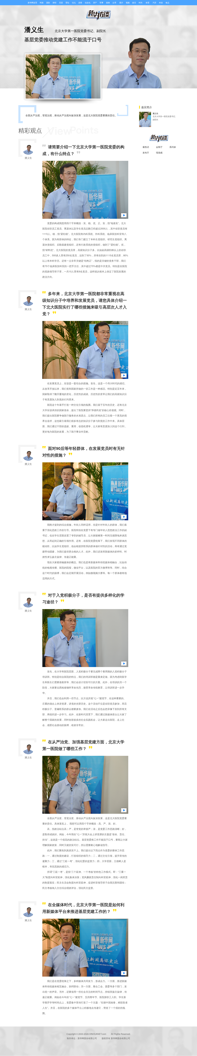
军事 (101, 2)
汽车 (154, 2)
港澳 (108, 2)
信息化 (87, 2)
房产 (95, 2)
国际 (48, 2)
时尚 (140, 2)
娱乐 (134, 2)
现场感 (159, 152)
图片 (121, 2)
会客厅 (159, 146)
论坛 (74, 2)
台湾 (114, 2)
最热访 (146, 146)
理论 (67, 2)
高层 (61, 2)
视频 (128, 2)
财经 (54, 2)
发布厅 (146, 152)
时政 (42, 2)
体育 (147, 2)
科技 (161, 2)
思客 (80, 2)
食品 (167, 2)
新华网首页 (32, 2)
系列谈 (172, 146)
